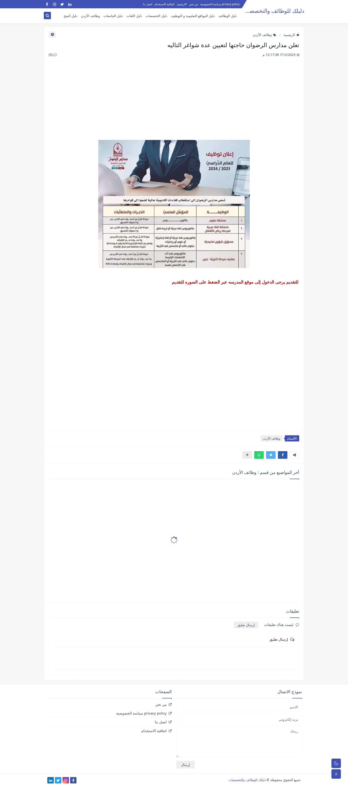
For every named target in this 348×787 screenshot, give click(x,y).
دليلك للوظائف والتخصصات (273, 10)
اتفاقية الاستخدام (164, 4)
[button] (282, 455)
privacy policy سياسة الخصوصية (220, 4)
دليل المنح (70, 15)
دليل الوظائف (227, 15)
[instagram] (54, 4)
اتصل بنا (147, 4)
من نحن (193, 4)
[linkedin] (70, 4)
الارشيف (182, 4)
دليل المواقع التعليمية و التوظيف (193, 15)
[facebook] (47, 4)
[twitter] (62, 4)
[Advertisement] (174, 103)
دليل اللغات (134, 15)
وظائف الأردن (90, 15)
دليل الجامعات (113, 15)
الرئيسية (289, 34)
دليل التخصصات (156, 15)
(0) (51, 54)
